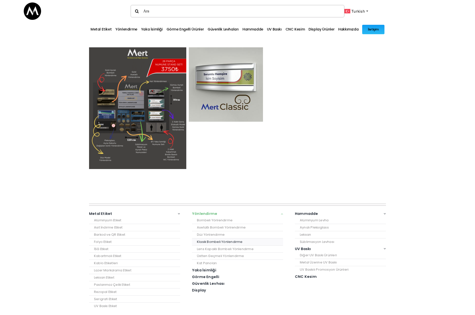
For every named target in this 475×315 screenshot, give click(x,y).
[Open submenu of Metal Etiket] (178, 214)
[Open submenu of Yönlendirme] (281, 214)
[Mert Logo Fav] (32, 4)
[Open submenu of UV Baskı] (384, 249)
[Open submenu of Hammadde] (384, 214)
